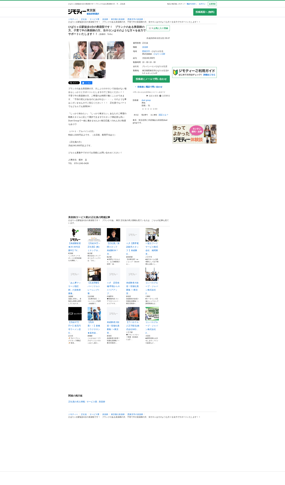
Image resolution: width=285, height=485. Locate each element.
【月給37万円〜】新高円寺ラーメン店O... (74, 327)
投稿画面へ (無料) (205, 12)
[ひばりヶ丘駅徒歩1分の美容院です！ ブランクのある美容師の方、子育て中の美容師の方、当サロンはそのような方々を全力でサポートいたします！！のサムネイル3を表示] (115, 50)
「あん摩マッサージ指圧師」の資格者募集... (74, 288)
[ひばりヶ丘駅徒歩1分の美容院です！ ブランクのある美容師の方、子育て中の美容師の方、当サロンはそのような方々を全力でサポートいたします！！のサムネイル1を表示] (77, 50)
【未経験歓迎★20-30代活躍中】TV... (74, 247)
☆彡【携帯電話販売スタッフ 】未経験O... (132, 248)
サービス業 (94, 19)
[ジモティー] (77, 12)
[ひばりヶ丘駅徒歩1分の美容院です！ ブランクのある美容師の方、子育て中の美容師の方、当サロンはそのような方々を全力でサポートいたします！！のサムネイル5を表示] (96, 69)
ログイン (202, 4)
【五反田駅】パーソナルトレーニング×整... (94, 288)
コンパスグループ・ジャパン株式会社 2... (151, 288)
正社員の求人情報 (76, 401)
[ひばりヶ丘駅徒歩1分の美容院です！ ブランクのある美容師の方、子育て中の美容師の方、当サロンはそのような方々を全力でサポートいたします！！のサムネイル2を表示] (96, 50)
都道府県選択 (93, 14)
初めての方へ (192, 4)
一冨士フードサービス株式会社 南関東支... (151, 248)
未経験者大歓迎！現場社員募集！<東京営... (132, 288)
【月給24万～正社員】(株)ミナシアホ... (94, 247)
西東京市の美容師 (135, 19)
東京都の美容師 (118, 19)
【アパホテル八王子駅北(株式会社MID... (132, 325)
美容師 (105, 19)
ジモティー (73, 19)
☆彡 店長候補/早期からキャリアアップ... (113, 288)
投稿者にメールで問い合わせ (151, 79)
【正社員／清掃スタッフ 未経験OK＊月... (113, 248)
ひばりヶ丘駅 (159, 54)
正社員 (84, 19)
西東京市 (146, 51)
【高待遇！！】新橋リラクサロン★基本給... (94, 327)
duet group (146, 100)
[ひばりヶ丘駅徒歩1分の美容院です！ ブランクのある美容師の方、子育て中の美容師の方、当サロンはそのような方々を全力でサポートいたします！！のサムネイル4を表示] (77, 69)
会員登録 (212, 4)
